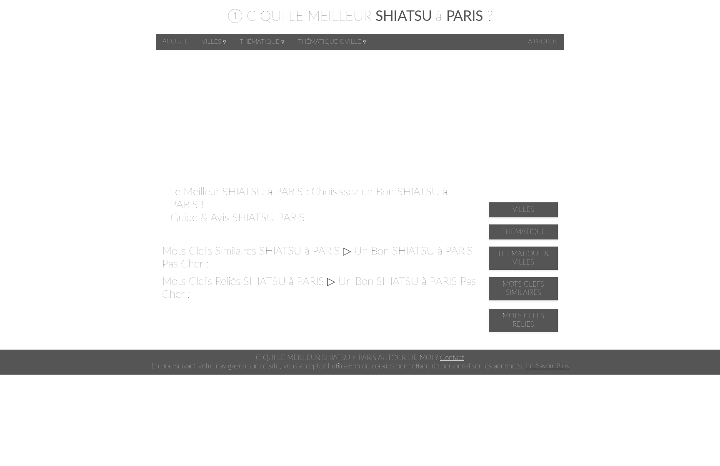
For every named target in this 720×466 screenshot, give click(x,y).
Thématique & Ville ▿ (332, 42)
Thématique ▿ (262, 42)
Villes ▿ (214, 42)
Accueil (175, 41)
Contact (452, 357)
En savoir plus (547, 366)
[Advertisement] (360, 112)
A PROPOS (543, 41)
